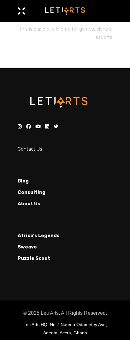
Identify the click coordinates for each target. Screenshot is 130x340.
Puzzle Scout (34, 258)
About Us (29, 203)
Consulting (31, 192)
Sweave (27, 247)
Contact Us (30, 149)
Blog (23, 181)
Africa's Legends (39, 235)
